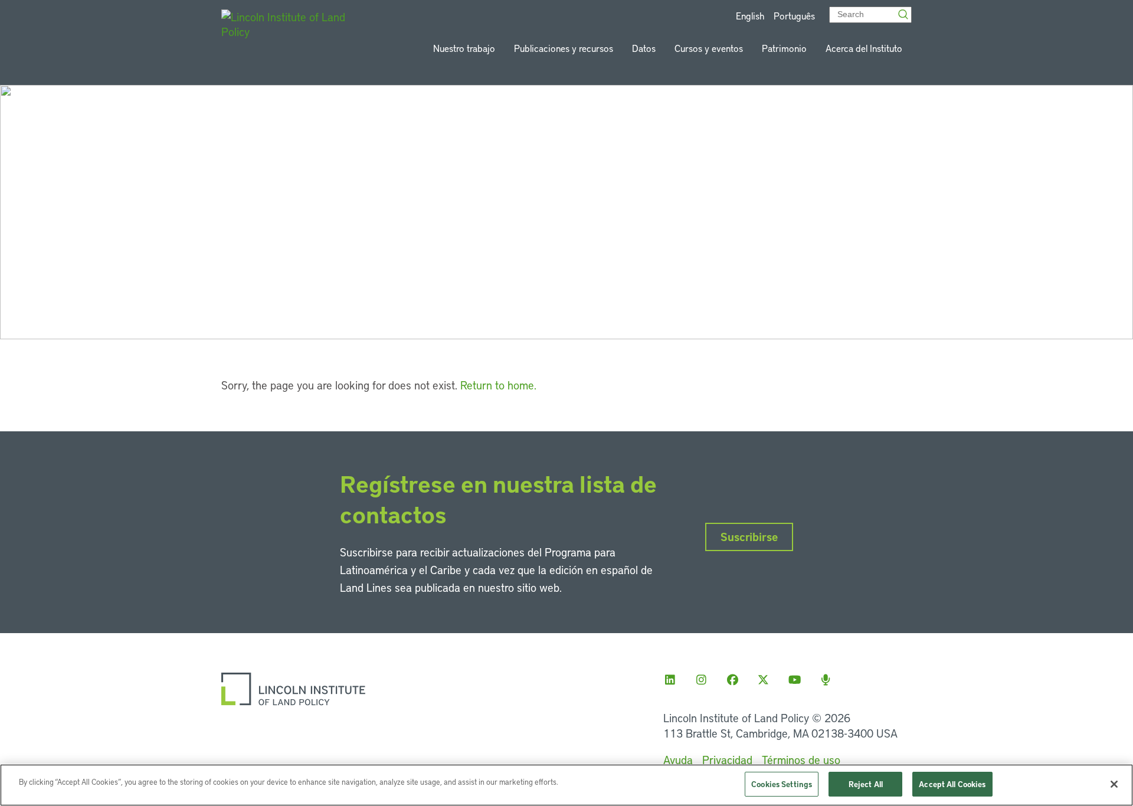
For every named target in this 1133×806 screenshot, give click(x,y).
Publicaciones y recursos (563, 48)
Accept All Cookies (952, 784)
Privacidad (727, 759)
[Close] (1114, 784)
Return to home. (498, 385)
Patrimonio (784, 48)
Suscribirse (749, 536)
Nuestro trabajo (464, 48)
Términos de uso (801, 759)
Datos (644, 48)
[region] (566, 785)
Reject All (866, 784)
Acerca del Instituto (864, 48)
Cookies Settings (781, 784)
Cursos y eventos (708, 48)
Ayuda (678, 759)
